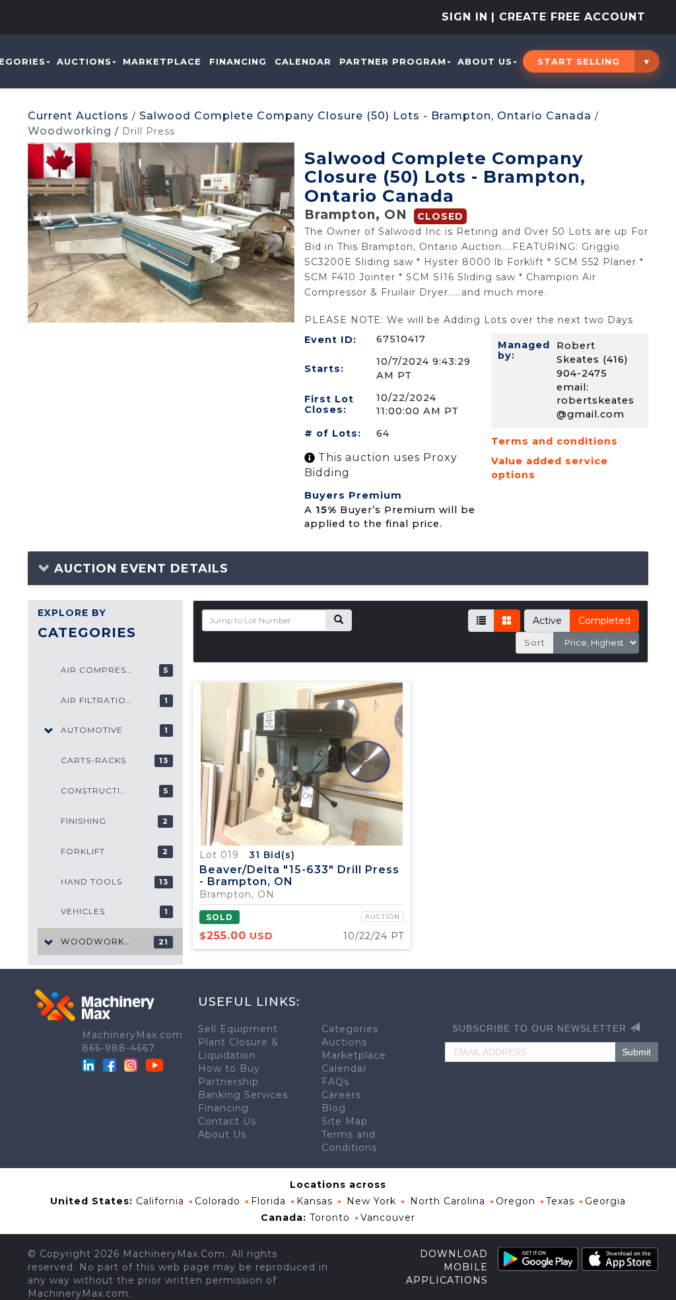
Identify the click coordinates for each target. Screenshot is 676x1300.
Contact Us (227, 1121)
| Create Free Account (568, 17)
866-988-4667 (118, 1048)
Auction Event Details (139, 568)
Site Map (344, 1121)
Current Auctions (78, 115)
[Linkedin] (90, 1064)
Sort (534, 642)
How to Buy (229, 1068)
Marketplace (162, 61)
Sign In (465, 17)
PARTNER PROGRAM (392, 61)
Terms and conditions (554, 441)
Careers (341, 1095)
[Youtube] (154, 1064)
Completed (604, 621)
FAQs (335, 1082)
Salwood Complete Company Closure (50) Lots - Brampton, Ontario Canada (365, 115)
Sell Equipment (238, 1029)
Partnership (228, 1082)
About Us (484, 61)
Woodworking (70, 131)
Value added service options (549, 468)
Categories (349, 1029)
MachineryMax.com (132, 1035)
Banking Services (243, 1095)
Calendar (303, 61)
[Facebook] (109, 1064)
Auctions (84, 61)
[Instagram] (132, 1064)
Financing (238, 61)
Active (547, 621)
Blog (333, 1108)
